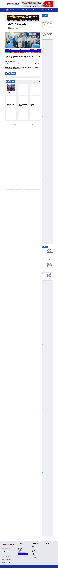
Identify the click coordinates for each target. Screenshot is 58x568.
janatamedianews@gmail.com (6, 559)
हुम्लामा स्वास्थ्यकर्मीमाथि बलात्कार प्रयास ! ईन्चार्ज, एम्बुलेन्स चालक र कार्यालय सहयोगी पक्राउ (49, 258)
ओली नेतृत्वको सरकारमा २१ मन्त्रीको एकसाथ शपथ (33, 105)
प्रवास (42, 9)
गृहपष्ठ (10, 9)
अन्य (49, 9)
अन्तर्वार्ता (33, 546)
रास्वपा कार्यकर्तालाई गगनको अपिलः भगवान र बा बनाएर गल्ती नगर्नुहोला (47, 27)
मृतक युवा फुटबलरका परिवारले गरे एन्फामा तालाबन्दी (11, 93)
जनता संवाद (33, 550)
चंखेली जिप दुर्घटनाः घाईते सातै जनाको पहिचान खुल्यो (49, 270)
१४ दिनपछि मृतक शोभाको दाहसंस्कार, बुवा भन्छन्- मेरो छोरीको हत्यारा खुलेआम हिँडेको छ (50, 251)
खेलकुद (33, 549)
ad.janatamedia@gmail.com (6, 562)
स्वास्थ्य (23, 9)
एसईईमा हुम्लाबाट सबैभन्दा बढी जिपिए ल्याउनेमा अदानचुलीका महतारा (49, 265)
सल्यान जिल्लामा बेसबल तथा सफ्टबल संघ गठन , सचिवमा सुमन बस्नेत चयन (49, 275)
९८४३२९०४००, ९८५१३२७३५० (5, 556)
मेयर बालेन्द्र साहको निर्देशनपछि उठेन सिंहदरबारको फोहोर (22, 93)
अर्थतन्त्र (34, 9)
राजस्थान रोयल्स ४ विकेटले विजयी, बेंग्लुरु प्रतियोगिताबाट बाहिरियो (34, 117)
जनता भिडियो (34, 557)
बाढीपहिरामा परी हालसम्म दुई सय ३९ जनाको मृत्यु (23, 117)
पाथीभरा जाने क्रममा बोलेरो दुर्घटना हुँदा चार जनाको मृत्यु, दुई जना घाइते (11, 117)
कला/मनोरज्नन (34, 548)
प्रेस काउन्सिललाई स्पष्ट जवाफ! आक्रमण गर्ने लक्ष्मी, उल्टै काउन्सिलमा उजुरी (47, 23)
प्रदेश (20, 9)
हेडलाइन (33, 554)
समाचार (13, 9)
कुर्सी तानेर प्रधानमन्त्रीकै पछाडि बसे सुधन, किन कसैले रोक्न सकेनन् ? (47, 31)
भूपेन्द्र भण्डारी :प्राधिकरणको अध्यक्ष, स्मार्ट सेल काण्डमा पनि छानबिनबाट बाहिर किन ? (47, 34)
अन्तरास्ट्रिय (38, 9)
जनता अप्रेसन (29, 10)
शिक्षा (26, 9)
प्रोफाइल (45, 9)
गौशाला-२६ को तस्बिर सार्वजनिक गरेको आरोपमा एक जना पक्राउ (23, 105)
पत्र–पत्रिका (33, 553)
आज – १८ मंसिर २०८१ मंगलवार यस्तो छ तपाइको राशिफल (10, 105)
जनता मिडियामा (28, 567)
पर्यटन (33, 552)
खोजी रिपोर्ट (33, 556)
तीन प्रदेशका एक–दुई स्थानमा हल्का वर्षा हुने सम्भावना (34, 93)
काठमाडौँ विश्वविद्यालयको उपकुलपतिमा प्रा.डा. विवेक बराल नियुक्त (48, 19)
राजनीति (16, 9)
